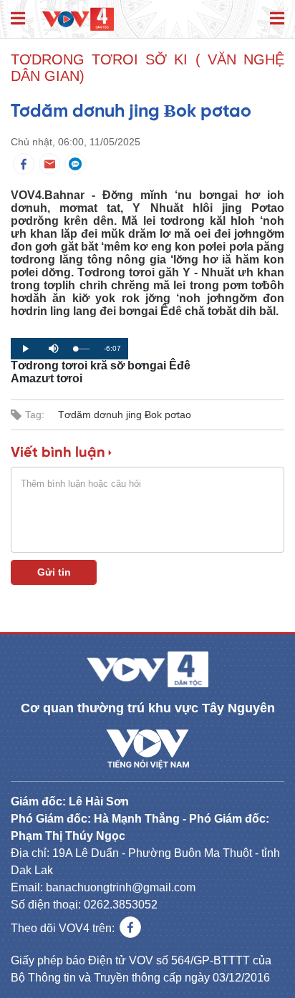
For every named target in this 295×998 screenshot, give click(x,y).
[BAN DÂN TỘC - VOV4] (78, 18)
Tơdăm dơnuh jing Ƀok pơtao (124, 414)
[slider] (82, 349)
